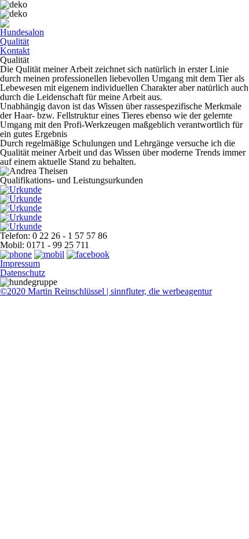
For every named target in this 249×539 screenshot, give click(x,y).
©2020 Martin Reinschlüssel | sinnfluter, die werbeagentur (106, 291)
